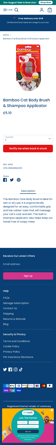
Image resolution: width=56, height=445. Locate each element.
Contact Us (10, 308)
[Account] (42, 8)
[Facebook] (10, 369)
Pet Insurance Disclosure (18, 357)
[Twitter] (5, 369)
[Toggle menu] (3, 10)
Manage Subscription (16, 303)
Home (6, 35)
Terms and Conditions (16, 341)
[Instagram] (15, 369)
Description (28, 191)
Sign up (28, 276)
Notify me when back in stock (28, 148)
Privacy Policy (11, 351)
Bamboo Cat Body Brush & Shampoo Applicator (26, 38)
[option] (28, 67)
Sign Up (28, 431)
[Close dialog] (52, 410)
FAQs (6, 298)
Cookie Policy (11, 346)
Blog (5, 324)
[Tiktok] (21, 369)
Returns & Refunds (14, 319)
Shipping (8, 313)
